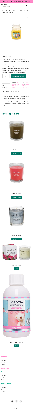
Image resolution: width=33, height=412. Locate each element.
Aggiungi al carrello (18, 76)
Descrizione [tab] (6, 91)
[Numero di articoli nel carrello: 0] (30, 5)
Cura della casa (9, 10)
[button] (28, 17)
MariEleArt (4, 4)
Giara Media (23, 10)
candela (26, 82)
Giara (23, 84)
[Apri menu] (18, 5)
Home (3, 10)
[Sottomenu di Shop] (4, 362)
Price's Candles (16, 10)
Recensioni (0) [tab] (15, 91)
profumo (27, 84)
